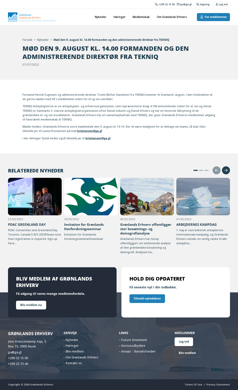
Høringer (120, 17)
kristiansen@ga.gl (89, 131)
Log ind (184, 341)
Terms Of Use (193, 384)
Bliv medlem (75, 351)
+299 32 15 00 (18, 358)
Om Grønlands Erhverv (172, 17)
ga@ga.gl (15, 352)
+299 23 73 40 (18, 364)
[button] (195, 170)
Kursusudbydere (133, 345)
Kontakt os (74, 363)
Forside (27, 40)
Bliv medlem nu (31, 305)
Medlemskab (141, 17)
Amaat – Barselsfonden (138, 351)
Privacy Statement (218, 384)
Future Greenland (134, 340)
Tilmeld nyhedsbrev (147, 298)
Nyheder (100, 17)
